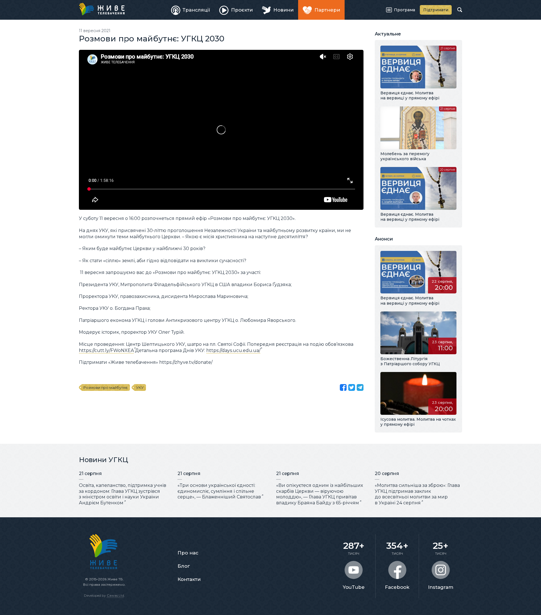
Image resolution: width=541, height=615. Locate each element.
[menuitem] (191, 10)
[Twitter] (351, 387)
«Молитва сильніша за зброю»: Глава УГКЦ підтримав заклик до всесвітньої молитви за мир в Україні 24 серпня (417, 494)
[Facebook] (343, 387)
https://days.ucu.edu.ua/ (233, 350)
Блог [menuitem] (184, 566)
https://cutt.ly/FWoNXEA (106, 350)
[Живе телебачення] (102, 9)
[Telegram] (360, 387)
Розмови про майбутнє (105, 387)
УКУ (140, 387)
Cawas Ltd (115, 595)
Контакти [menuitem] (189, 579)
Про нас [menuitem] (188, 553)
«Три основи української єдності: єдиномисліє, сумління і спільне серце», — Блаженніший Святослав (219, 491)
